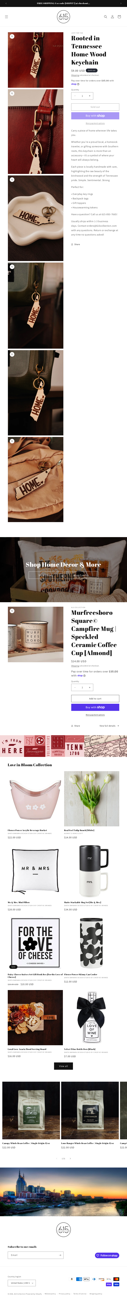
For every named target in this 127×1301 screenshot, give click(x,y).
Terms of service (79, 1294)
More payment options (95, 715)
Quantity (75, 89)
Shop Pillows (46, 575)
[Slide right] (70, 1158)
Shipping (75, 75)
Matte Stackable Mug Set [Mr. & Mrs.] (82, 902)
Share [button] (77, 244)
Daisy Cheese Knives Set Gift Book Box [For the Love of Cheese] (35, 975)
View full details (108, 725)
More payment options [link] (95, 123)
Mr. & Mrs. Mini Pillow (19, 902)
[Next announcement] (121, 3)
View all (63, 1066)
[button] (6, 16)
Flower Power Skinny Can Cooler (80, 974)
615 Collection (20, 1294)
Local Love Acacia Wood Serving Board (27, 1049)
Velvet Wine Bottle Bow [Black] (79, 1049)
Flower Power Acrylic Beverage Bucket (27, 830)
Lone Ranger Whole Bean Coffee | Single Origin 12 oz (87, 1143)
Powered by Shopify (34, 1294)
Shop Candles (81, 575)
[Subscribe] (60, 1255)
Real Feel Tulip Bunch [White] (79, 830)
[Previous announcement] (6, 3)
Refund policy (50, 1294)
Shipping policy (96, 1294)
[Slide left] (56, 1158)
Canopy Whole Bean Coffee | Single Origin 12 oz (26, 1143)
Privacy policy (64, 1294)
